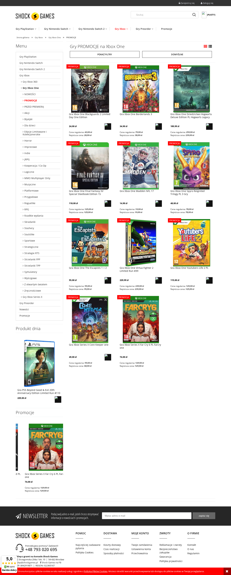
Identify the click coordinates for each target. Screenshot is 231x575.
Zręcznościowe (32, 290)
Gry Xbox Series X (32, 296)
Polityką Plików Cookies (95, 571)
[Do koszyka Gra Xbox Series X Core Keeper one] (108, 357)
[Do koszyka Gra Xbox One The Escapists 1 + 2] (108, 280)
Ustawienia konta (141, 549)
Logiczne (29, 171)
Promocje (24, 315)
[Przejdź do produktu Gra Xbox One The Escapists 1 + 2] (90, 243)
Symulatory (30, 271)
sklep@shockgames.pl (27, 562)
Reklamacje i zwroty (170, 544)
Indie (27, 153)
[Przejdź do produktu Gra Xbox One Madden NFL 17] (141, 166)
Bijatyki (28, 119)
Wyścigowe (30, 278)
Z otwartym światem (35, 284)
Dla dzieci (29, 125)
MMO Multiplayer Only (37, 178)
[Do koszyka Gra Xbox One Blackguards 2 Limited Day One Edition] (108, 126)
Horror (28, 140)
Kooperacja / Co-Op (35, 165)
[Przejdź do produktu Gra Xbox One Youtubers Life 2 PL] (191, 243)
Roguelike (29, 203)
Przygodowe (31, 196)
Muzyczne (30, 184)
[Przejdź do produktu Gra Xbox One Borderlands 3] (141, 89)
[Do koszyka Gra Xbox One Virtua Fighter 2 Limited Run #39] (158, 280)
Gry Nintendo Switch (31, 63)
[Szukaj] (194, 14)
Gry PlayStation (28, 56)
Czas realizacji (111, 549)
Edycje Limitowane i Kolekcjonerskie (35, 133)
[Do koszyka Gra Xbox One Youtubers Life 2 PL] (209, 280)
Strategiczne (31, 246)
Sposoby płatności (113, 553)
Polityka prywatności (170, 561)
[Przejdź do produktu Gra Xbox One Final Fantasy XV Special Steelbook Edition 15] (90, 166)
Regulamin (193, 553)
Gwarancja (165, 556)
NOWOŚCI (30, 94)
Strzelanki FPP (32, 259)
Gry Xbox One (31, 88)
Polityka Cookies (85, 552)
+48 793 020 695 (41, 549)
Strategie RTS (31, 253)
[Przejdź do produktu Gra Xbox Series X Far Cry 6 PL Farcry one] (141, 319)
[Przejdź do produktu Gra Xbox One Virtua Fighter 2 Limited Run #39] (141, 243)
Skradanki (30, 221)
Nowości (24, 309)
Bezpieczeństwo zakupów (168, 550)
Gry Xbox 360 (30, 81)
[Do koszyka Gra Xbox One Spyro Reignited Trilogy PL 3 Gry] (209, 203)
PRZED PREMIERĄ (34, 106)
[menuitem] (27, 29)
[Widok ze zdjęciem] (205, 46)
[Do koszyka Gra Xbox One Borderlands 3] (158, 126)
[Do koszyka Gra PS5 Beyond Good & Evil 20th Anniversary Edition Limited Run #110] (58, 399)
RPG (26, 209)
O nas (190, 549)
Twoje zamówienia (141, 544)
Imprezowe (30, 146)
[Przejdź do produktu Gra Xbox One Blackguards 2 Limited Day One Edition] (90, 89)
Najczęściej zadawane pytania (88, 546)
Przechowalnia (139, 553)
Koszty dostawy (112, 544)
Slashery (29, 228)
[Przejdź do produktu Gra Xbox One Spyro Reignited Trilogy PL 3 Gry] (191, 166)
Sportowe (29, 240)
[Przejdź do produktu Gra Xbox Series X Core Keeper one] (90, 319)
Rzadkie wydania (33, 215)
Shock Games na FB (51, 562)
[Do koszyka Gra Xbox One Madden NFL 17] (158, 203)
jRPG (27, 159)
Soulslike (29, 234)
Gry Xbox (24, 75)
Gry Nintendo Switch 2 (32, 69)
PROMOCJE (30, 100)
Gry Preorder (26, 303)
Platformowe (31, 190)
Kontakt (191, 544)
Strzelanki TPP (32, 265)
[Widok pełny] (210, 46)
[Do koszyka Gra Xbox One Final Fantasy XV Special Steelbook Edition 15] (108, 203)
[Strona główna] (35, 16)
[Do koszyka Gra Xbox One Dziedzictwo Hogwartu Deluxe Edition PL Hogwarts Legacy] (209, 126)
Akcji (27, 113)
